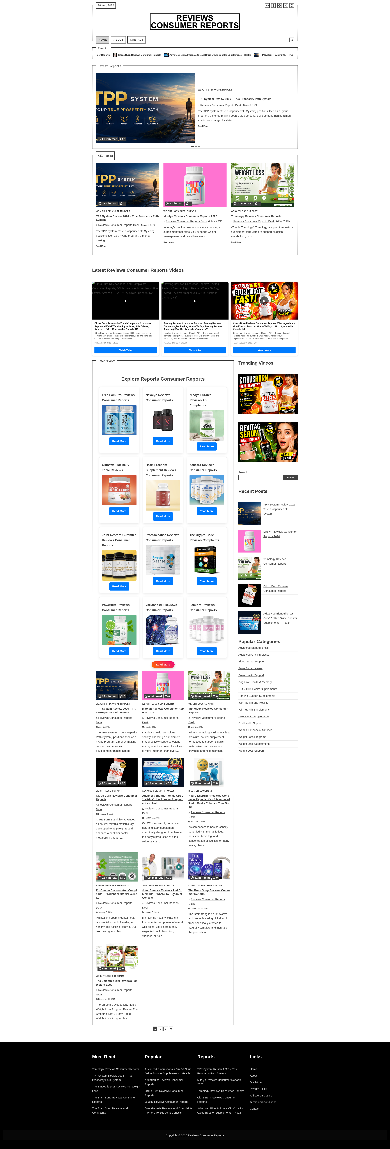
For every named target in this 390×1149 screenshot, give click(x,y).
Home (103, 39)
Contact (136, 39)
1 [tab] (192, 146)
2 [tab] (196, 146)
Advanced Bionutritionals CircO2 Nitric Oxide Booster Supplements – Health (102, 55)
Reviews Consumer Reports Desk (220, 105)
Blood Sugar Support (251, 661)
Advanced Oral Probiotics (112, 885)
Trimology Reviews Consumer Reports (292, 55)
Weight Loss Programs (110, 976)
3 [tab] (199, 146)
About (118, 39)
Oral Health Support (250, 723)
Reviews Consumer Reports (206, 1135)
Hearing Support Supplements (256, 695)
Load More (163, 664)
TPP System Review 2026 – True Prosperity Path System (181, 55)
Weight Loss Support (244, 211)
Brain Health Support (251, 675)
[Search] (291, 40)
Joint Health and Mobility (158, 885)
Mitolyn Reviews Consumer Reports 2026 (242, 55)
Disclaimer (256, 1082)
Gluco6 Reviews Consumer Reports (166, 1101)
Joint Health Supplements (254, 709)
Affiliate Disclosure (261, 1095)
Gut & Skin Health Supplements (257, 688)
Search (243, 472)
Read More (203, 126)
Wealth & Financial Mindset (215, 90)
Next (171, 1029)
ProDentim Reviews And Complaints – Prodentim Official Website (116, 894)
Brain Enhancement (200, 791)
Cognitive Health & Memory (205, 885)
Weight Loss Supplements (179, 211)
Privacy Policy (258, 1088)
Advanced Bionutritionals (158, 791)
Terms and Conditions (263, 1102)
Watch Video (125, 350)
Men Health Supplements (253, 716)
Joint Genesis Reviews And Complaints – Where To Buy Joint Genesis (162, 894)
